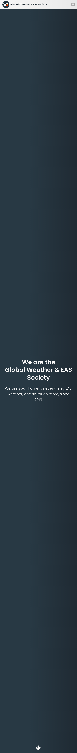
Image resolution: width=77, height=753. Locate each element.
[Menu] (73, 4)
